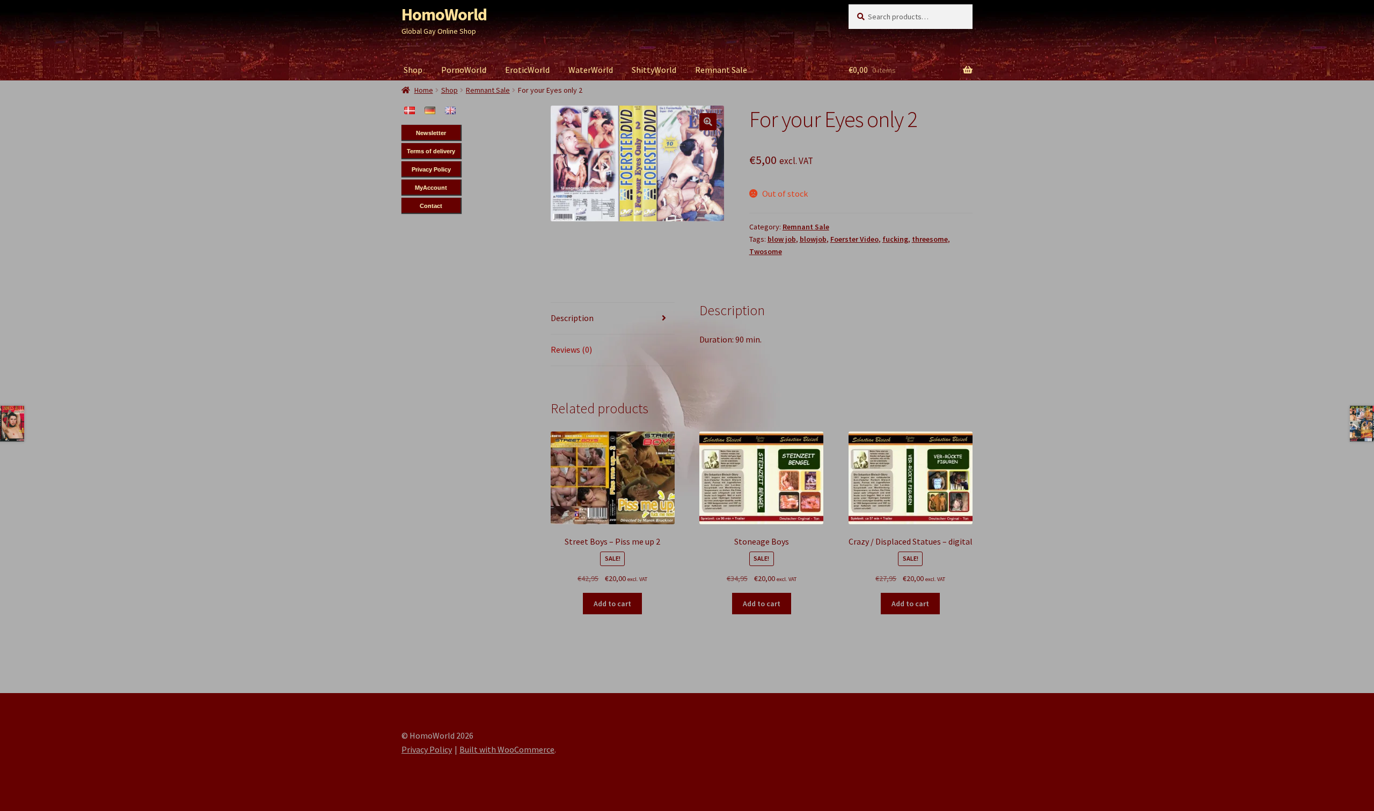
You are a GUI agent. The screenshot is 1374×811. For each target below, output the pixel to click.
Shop (413, 69)
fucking (895, 239)
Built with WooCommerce (506, 749)
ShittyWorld (654, 69)
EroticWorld (527, 69)
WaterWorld (590, 69)
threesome (930, 239)
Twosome (765, 251)
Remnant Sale (721, 69)
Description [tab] (572, 318)
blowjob (813, 239)
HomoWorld (444, 14)
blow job (782, 239)
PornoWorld (463, 69)
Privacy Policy (426, 749)
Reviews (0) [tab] (571, 349)
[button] (708, 121)
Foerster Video (854, 239)
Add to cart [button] (612, 603)
